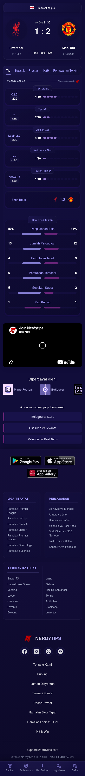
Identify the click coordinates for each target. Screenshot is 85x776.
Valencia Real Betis (43, 439)
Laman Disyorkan (42, 683)
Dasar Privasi (42, 702)
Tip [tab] (8, 70)
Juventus (51, 612)
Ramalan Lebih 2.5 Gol (42, 722)
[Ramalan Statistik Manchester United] (68, 29)
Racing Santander (56, 590)
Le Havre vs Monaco (61, 509)
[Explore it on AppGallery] (42, 473)
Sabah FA (13, 578)
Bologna (12, 612)
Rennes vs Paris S (60, 520)
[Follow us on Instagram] (36, 651)
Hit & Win (42, 731)
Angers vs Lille (58, 514)
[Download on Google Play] (26, 461)
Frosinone (52, 607)
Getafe (50, 584)
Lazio (49, 578)
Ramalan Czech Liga (19, 545)
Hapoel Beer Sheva (19, 584)
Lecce (11, 595)
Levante (12, 607)
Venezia (12, 590)
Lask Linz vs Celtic (60, 541)
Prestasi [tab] (34, 70)
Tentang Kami (42, 664)
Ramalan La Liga (17, 518)
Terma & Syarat (42, 693)
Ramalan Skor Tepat (42, 712)
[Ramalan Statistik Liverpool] (16, 29)
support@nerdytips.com (42, 750)
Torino (49, 595)
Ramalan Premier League (17, 511)
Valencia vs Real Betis (62, 526)
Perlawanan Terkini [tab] (65, 70)
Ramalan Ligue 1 (17, 530)
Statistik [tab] (19, 70)
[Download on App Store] (59, 461)
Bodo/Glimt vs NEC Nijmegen (60, 533)
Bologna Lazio (42, 417)
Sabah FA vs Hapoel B (62, 547)
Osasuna (12, 601)
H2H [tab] (46, 70)
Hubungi (42, 674)
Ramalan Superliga (18, 551)
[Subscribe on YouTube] (60, 651)
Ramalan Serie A (17, 524)
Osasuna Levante (43, 428)
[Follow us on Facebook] (24, 651)
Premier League (46, 7)
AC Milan (51, 601)
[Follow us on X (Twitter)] (48, 651)
